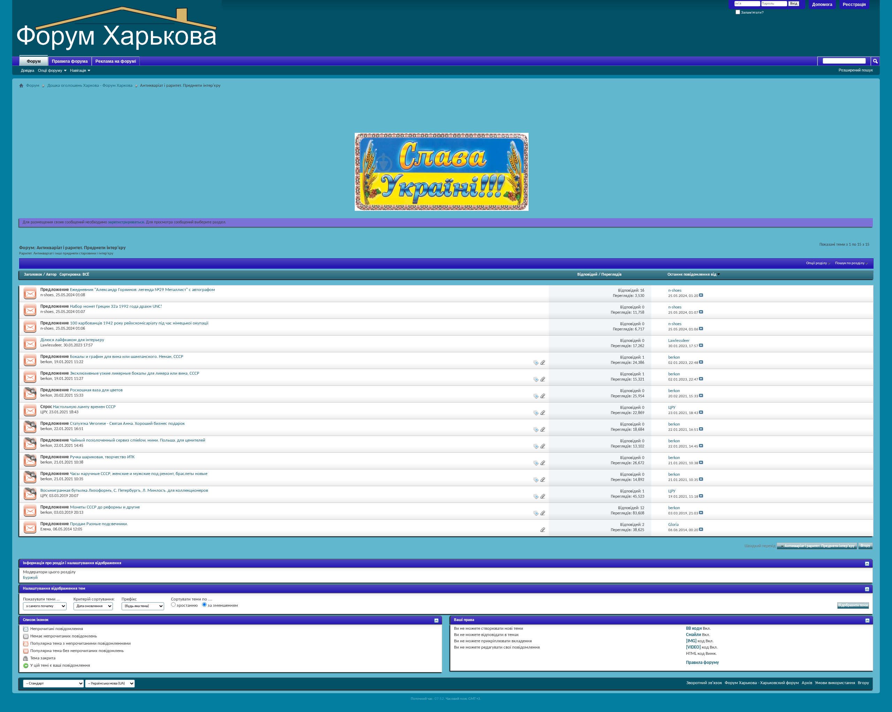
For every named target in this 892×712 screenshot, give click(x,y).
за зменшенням (222, 605)
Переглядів (611, 275)
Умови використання (835, 683)
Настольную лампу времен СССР (84, 407)
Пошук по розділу (849, 263)
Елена (45, 529)
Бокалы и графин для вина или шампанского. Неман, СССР (126, 356)
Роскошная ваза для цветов (96, 390)
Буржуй (30, 577)
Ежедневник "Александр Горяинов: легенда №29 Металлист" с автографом (142, 290)
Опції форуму (50, 70)
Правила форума (70, 61)
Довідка (27, 70)
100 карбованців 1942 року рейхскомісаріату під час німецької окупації (139, 323)
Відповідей (587, 275)
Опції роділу (816, 263)
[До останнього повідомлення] (701, 296)
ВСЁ (86, 275)
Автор (51, 275)
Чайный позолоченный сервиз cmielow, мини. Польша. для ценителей (137, 440)
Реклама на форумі (115, 61)
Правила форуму (702, 662)
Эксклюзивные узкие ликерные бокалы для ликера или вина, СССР (134, 373)
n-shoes (47, 295)
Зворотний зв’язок (704, 683)
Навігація (78, 70)
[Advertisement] (446, 106)
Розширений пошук (856, 70)
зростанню (187, 605)
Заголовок (33, 275)
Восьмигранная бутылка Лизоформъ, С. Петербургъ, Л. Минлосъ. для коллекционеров (124, 490)
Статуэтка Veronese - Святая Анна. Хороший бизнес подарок (127, 423)
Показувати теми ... (41, 599)
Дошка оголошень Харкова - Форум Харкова (89, 85)
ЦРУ (43, 412)
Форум (34, 61)
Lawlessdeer (50, 345)
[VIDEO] (693, 647)
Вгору (865, 546)
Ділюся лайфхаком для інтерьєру (72, 340)
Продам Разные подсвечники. (99, 524)
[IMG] (691, 641)
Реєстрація (854, 4)
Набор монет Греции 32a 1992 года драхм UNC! (116, 306)
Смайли (693, 635)
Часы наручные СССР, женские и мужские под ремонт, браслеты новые (138, 474)
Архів (807, 683)
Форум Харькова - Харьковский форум (762, 683)
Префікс (129, 599)
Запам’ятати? (752, 12)
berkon (46, 362)
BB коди (694, 628)
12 (642, 508)
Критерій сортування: (94, 599)
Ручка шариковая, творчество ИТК (102, 457)
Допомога (822, 4)
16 (642, 291)
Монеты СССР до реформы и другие (105, 507)
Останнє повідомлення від (692, 275)
